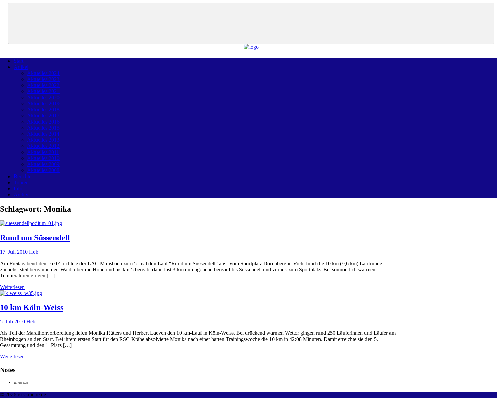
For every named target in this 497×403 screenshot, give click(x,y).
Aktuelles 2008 (43, 170)
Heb (33, 252)
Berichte (22, 176)
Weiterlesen (12, 287)
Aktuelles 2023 (43, 79)
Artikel (21, 67)
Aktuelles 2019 (43, 103)
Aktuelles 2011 (43, 152)
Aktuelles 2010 (43, 158)
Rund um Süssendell (35, 237)
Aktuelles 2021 (43, 91)
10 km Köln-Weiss (31, 307)
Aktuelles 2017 (43, 115)
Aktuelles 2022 (43, 85)
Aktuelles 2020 (43, 97)
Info (18, 188)
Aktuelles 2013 (43, 140)
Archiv (21, 194)
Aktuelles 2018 (43, 109)
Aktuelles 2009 (43, 164)
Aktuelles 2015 (43, 128)
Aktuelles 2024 (43, 73)
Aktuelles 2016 (43, 122)
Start (18, 61)
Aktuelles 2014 (43, 134)
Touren (21, 182)
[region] (251, 23)
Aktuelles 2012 (43, 146)
